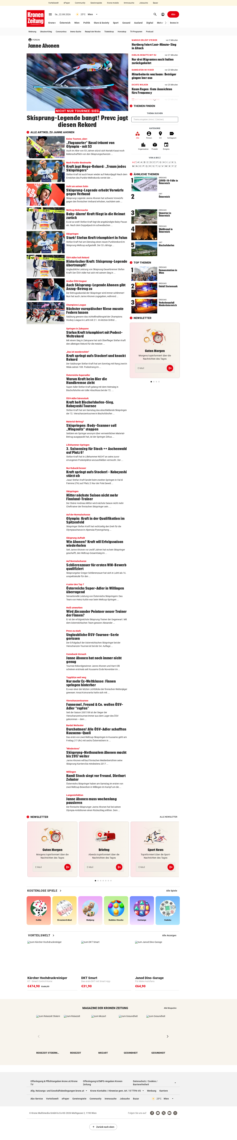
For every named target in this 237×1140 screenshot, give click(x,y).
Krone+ (52, 22)
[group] (172, 890)
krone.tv (174, 22)
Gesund (126, 22)
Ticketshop (109, 32)
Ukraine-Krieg (46, 32)
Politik (86, 22)
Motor (160, 22)
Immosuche (129, 3)
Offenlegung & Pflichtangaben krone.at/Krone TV (54, 1083)
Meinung (32, 32)
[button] (166, 23)
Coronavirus (61, 32)
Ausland (138, 22)
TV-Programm (136, 32)
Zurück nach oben (103, 1127)
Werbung (151, 1090)
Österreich (65, 22)
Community (80, 3)
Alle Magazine (170, 1008)
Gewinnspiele (96, 3)
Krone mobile (113, 3)
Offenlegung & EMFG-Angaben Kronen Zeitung (102, 1083)
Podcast (149, 32)
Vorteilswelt (53, 3)
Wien (76, 22)
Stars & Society (101, 22)
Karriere (163, 1090)
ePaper (67, 3)
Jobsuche (143, 3)
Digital (149, 22)
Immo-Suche (75, 32)
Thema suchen (155, 113)
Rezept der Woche (92, 32)
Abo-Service (36, 1098)
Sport (115, 22)
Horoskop (122, 32)
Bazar (155, 3)
